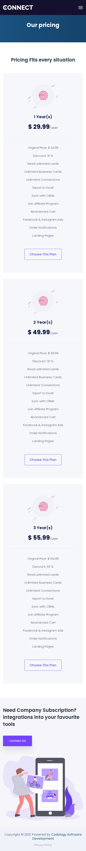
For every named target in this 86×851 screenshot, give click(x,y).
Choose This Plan (43, 254)
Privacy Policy (43, 845)
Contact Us (17, 741)
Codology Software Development (57, 836)
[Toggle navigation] (80, 7)
